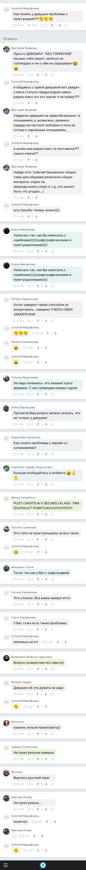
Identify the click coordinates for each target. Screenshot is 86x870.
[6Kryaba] (7, 773)
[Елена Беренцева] (7, 408)
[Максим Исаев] (7, 798)
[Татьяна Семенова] (7, 528)
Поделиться (66, 25)
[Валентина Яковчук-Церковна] (7, 658)
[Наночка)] (7, 723)
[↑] (52, 25)
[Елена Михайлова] (7, 231)
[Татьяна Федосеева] (7, 378)
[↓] (59, 25)
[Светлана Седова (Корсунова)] (7, 468)
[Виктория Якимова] (7, 49)
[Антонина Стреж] (7, 568)
